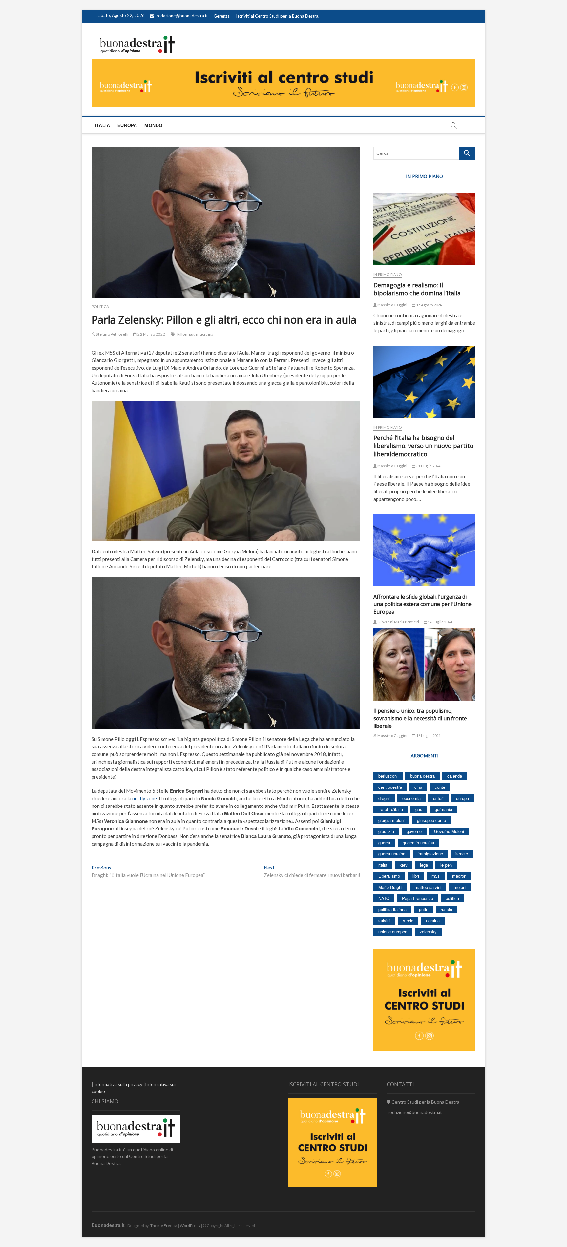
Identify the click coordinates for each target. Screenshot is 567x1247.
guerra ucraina (391, 853)
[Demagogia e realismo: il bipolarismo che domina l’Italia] (424, 229)
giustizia (386, 831)
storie (408, 920)
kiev (404, 865)
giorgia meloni (391, 820)
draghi (384, 798)
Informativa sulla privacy (117, 1084)
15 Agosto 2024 (429, 305)
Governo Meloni (449, 831)
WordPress (190, 1225)
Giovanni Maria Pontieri (398, 622)
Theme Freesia (163, 1225)
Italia (102, 125)
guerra (384, 842)
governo (414, 831)
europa (462, 798)
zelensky (428, 932)
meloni (460, 887)
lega (424, 865)
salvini (384, 920)
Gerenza (222, 16)
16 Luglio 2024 (439, 622)
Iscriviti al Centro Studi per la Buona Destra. (277, 16)
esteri (438, 798)
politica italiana (392, 909)
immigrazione (430, 853)
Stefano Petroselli (111, 334)
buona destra (422, 776)
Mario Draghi (390, 887)
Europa (127, 125)
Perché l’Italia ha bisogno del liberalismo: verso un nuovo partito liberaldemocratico (423, 446)
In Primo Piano (387, 274)
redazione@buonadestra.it (182, 15)
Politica (100, 306)
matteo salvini (428, 887)
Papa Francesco (417, 898)
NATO (383, 898)
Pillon (182, 334)
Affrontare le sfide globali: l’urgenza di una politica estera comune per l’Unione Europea (422, 604)
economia (411, 798)
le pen (446, 865)
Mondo (153, 125)
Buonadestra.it (108, 1225)
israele (461, 853)
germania (443, 809)
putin (193, 334)
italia (382, 865)
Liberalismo (389, 876)
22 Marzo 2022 (151, 334)
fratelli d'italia (390, 809)
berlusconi (388, 776)
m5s (435, 876)
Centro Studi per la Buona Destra (424, 1102)
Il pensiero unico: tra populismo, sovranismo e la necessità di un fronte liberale (420, 718)
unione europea (392, 932)
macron (459, 876)
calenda (454, 776)
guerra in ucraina (418, 842)
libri (415, 876)
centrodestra (390, 787)
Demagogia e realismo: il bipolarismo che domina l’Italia (417, 289)
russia (446, 909)
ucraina (206, 334)
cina (418, 787)
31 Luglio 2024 (428, 466)
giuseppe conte (431, 820)
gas (418, 809)
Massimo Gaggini (392, 305)
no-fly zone (144, 798)
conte (440, 787)
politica (452, 898)
